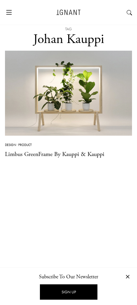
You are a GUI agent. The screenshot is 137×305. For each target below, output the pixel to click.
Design (10, 145)
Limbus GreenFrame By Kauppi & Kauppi (54, 154)
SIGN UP (69, 292)
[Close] (128, 276)
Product (25, 145)
